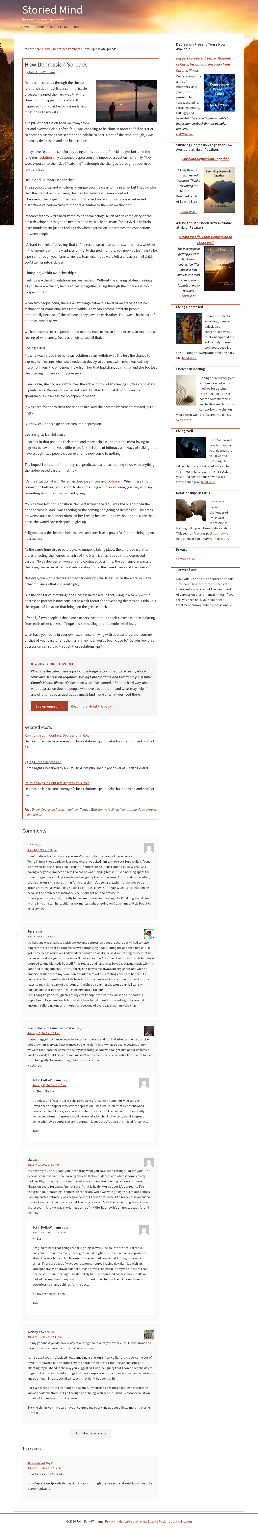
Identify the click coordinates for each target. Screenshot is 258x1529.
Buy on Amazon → (49, 706)
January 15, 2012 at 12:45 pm (44, 1337)
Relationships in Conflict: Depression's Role (57, 735)
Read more (183, 420)
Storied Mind (52, 9)
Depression (33, 82)
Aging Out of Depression (43, 762)
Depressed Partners (54, 809)
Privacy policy (185, 559)
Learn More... (188, 212)
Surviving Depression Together (205, 158)
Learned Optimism (108, 481)
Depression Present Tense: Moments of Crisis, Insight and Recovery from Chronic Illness (204, 64)
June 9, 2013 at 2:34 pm (41, 936)
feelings (113, 809)
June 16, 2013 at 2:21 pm (42, 850)
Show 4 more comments (90, 1433)
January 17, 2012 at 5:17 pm (43, 1164)
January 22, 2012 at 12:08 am (49, 1232)
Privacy (110, 1521)
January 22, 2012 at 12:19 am (49, 1085)
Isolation (45, 157)
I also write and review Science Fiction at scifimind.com (154, 1521)
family (102, 809)
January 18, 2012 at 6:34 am (43, 1033)
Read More (189, 358)
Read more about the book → (93, 706)
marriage (138, 809)
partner (151, 809)
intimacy (125, 809)
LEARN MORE (184, 134)
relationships (33, 815)
